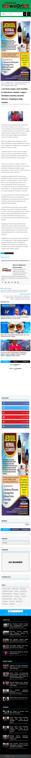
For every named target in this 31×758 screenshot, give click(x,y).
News (15, 598)
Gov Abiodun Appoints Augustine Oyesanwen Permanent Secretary (19, 691)
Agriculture (6, 588)
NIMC (20, 598)
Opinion (4, 601)
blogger (5, 361)
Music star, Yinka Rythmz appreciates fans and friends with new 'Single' (15, 335)
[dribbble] (16, 614)
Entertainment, (13, 106)
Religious (19, 601)
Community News (7, 591)
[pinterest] (12, 614)
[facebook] (4, 614)
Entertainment (9, 82)
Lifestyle (17, 596)
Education (23, 591)
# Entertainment (9, 253)
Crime (16, 591)
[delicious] (26, 614)
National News (7, 598)
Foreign (16, 593)
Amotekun (15, 588)
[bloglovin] (14, 614)
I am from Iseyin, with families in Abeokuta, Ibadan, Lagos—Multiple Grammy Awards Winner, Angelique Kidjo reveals (14, 354)
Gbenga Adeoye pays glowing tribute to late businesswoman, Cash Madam (19, 684)
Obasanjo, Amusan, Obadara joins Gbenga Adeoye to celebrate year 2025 (19, 633)
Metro (24, 596)
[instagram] (24, 614)
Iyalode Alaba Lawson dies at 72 (18, 697)
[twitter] (6, 614)
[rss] (19, 614)
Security (5, 604)
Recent (5, 529)
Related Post (5, 302)
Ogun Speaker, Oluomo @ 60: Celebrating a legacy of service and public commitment (19, 745)
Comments (25, 529)
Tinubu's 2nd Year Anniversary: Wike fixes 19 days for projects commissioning (19, 667)
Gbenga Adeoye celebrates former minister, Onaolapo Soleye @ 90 (19, 737)
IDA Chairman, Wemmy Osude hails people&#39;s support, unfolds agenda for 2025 (19, 625)
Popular (15, 529)
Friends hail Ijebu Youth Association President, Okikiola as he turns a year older (15, 317)
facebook (25, 361)
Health (23, 593)
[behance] (21, 614)
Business (23, 588)
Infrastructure (7, 596)
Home (2, 82)
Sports (12, 604)
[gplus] (9, 614)
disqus (15, 361)
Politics (11, 601)
